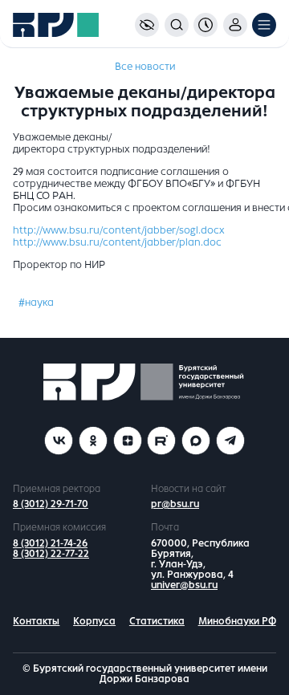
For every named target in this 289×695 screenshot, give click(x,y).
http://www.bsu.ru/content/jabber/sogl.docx (119, 230)
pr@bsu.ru (175, 504)
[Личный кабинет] (235, 25)
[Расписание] (205, 25)
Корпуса (94, 621)
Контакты (36, 621)
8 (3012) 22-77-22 (51, 554)
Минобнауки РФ (237, 621)
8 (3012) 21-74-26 (50, 543)
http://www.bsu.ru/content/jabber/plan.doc (117, 242)
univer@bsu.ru (184, 585)
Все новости (145, 66)
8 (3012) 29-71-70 (50, 504)
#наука (36, 302)
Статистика (157, 621)
